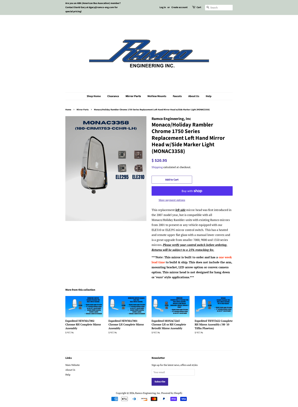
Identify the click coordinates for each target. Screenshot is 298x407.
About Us (193, 96)
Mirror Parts (133, 96)
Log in (163, 7)
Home (68, 109)
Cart (199, 7)
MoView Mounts (156, 96)
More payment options (172, 200)
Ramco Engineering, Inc (147, 393)
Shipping (157, 167)
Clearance (113, 96)
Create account (179, 7)
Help (208, 96)
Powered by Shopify (171, 393)
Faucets (177, 96)
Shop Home (94, 96)
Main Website (72, 365)
